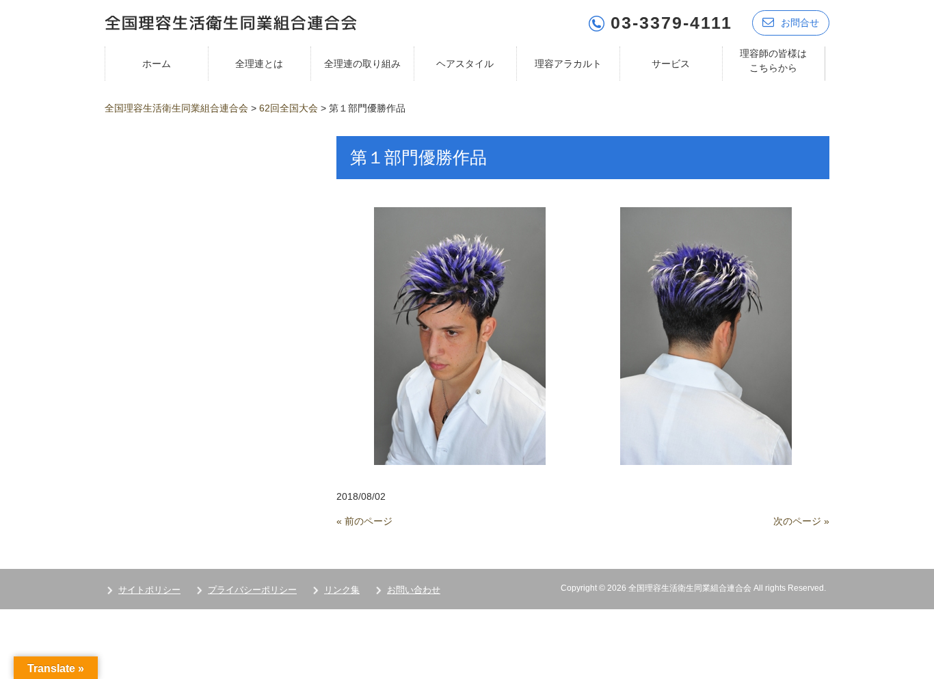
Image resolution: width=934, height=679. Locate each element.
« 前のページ (364, 521)
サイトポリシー (149, 590)
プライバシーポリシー (252, 590)
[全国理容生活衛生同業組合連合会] (231, 21)
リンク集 (342, 590)
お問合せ (800, 22)
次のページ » (801, 521)
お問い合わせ (413, 590)
